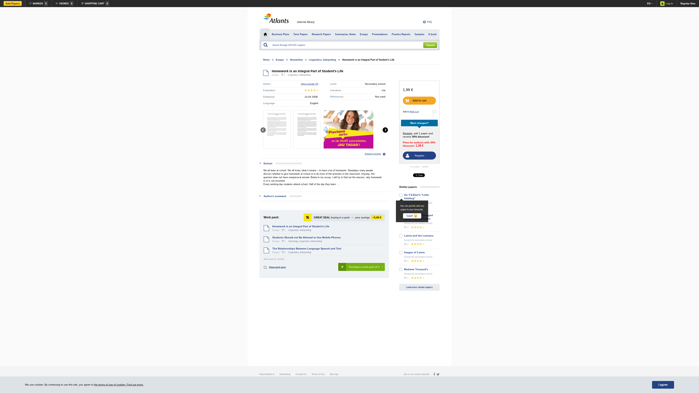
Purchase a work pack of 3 (364, 266)
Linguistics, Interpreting (299, 75)
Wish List (414, 111)
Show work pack (277, 267)
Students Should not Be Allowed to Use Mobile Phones (306, 237)
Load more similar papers (419, 287)
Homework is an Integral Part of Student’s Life (368, 59)
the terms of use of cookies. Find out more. (119, 384)
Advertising (285, 374)
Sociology (293, 241)
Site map (334, 374)
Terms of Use (318, 374)
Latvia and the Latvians (418, 235)
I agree (663, 384)
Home (266, 59)
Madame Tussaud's (416, 269)
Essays (275, 75)
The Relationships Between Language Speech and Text (306, 248)
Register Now (687, 3)
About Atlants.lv (267, 374)
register (407, 133)
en (648, 3)
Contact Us (301, 374)
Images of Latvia (414, 252)
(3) (309, 83)
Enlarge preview (373, 154)
